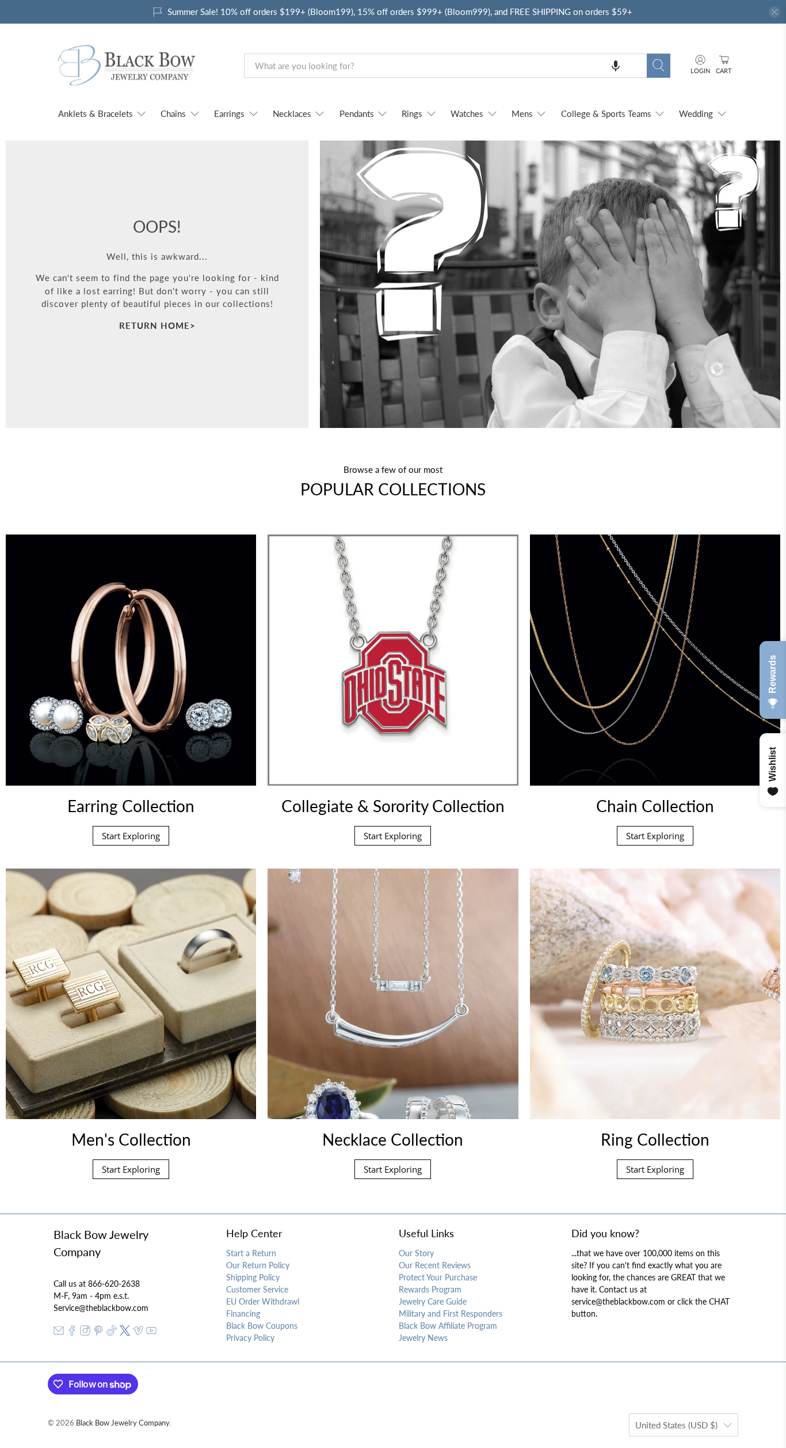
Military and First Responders (450, 1313)
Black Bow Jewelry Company (123, 1423)
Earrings (229, 113)
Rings (412, 113)
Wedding (696, 113)
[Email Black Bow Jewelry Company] (59, 1332)
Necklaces (292, 113)
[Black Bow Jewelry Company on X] (125, 1332)
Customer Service (257, 1289)
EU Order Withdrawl (262, 1301)
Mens (522, 113)
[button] (615, 66)
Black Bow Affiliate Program (448, 1326)
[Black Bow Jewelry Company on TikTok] (111, 1332)
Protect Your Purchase (438, 1277)
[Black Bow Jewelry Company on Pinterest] (98, 1332)
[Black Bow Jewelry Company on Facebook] (72, 1332)
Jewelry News (423, 1338)
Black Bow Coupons (261, 1326)
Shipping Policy (253, 1277)
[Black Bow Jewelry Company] (140, 65)
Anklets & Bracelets (95, 113)
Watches (467, 113)
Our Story (416, 1253)
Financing (243, 1313)
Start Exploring (131, 835)
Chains (173, 113)
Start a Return (251, 1253)
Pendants (356, 113)
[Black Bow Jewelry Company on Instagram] (85, 1332)
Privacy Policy (250, 1338)
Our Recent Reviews (435, 1265)
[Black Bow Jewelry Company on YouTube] (151, 1332)
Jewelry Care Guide (433, 1301)
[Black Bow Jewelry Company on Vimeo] (138, 1332)
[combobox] (445, 66)
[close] (774, 12)
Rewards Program (430, 1289)
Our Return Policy (257, 1265)
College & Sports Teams (606, 113)
